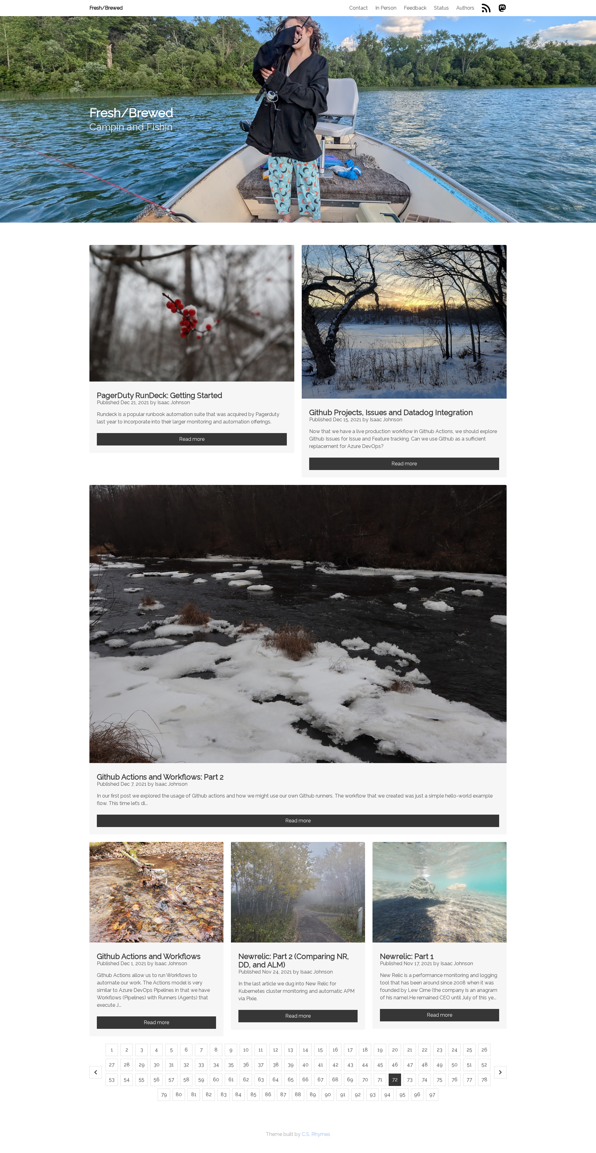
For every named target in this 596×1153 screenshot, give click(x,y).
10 (246, 1050)
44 (365, 1065)
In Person (385, 8)
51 (469, 1065)
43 (350, 1065)
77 (469, 1080)
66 (305, 1080)
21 (409, 1050)
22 (424, 1050)
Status (441, 8)
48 (425, 1065)
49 (439, 1065)
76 (455, 1080)
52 (484, 1065)
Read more (192, 439)
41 (320, 1065)
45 (380, 1065)
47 (410, 1065)
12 (275, 1050)
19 (380, 1050)
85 (253, 1094)
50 (455, 1065)
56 (157, 1080)
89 (313, 1094)
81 (193, 1094)
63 (261, 1080)
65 (291, 1080)
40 (305, 1065)
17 (350, 1050)
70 (365, 1080)
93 (373, 1094)
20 (395, 1050)
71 (379, 1080)
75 (439, 1080)
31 (171, 1065)
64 (276, 1080)
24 (455, 1050)
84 (238, 1094)
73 (410, 1080)
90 (328, 1094)
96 (417, 1094)
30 (157, 1065)
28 (127, 1065)
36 (246, 1065)
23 (439, 1050)
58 (186, 1080)
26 (484, 1050)
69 (350, 1080)
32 (186, 1065)
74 (424, 1080)
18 (365, 1050)
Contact (358, 8)
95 (402, 1094)
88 (298, 1094)
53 (112, 1080)
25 (469, 1050)
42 (335, 1065)
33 (201, 1065)
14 (305, 1050)
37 (261, 1065)
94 (387, 1094)
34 (216, 1065)
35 (231, 1065)
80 (179, 1094)
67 (320, 1080)
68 (335, 1080)
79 (164, 1094)
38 (276, 1065)
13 (290, 1050)
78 (484, 1080)
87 (283, 1094)
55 (141, 1080)
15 (320, 1050)
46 (395, 1065)
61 (231, 1080)
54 (127, 1080)
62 (246, 1080)
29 (142, 1065)
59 (201, 1080)
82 (209, 1094)
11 (261, 1050)
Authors (465, 8)
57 (171, 1080)
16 (335, 1050)
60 (216, 1080)
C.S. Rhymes (316, 1134)
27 (112, 1065)
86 (268, 1094)
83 (224, 1094)
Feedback (415, 8)
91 (342, 1094)
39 (291, 1065)
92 (358, 1094)
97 (432, 1094)
